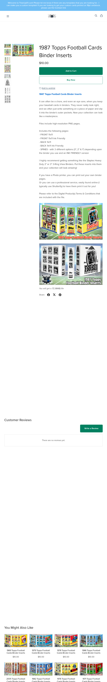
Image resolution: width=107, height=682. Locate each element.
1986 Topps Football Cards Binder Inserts (91, 651)
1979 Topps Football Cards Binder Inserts (41, 651)
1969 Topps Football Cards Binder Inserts (16, 651)
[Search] (96, 15)
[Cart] (102, 15)
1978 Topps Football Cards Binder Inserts (66, 651)
